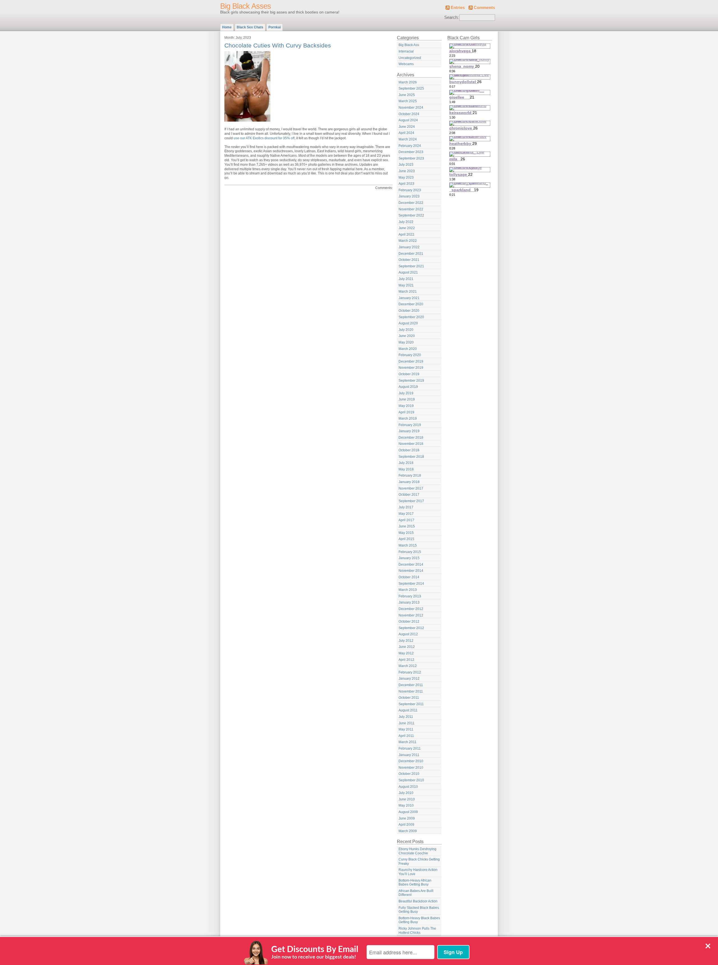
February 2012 (410, 672)
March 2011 (407, 742)
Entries (458, 7)
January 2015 (409, 558)
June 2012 (407, 647)
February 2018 (410, 475)
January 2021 (409, 298)
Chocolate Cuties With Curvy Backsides (277, 45)
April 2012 (406, 660)
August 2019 (408, 387)
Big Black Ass (409, 45)
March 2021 (408, 291)
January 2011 (409, 755)
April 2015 (406, 539)
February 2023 (410, 190)
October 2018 (409, 450)
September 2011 (411, 704)
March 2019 (408, 418)
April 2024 (406, 133)
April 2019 (406, 412)
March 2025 (408, 101)
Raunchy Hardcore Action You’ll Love (418, 872)
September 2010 (411, 780)
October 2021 (409, 260)
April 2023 (406, 184)
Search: (451, 17)
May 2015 (406, 533)
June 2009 (407, 818)
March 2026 (408, 82)
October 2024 (409, 114)
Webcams (406, 64)
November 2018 (411, 444)
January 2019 (409, 431)
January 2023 (409, 196)
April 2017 (406, 520)
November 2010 (411, 768)
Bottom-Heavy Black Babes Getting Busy (419, 920)
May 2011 (406, 729)
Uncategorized (410, 58)
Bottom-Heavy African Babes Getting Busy (415, 882)
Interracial (406, 51)
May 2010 (406, 805)
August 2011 (408, 710)
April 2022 (406, 234)
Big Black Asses (245, 6)
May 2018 (406, 469)
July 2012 (406, 641)
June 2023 (407, 171)
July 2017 (406, 507)
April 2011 (406, 736)
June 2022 (407, 228)
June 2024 (407, 127)
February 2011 (410, 748)
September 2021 (411, 266)
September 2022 (411, 215)
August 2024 (408, 120)
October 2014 (409, 577)
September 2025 (411, 88)
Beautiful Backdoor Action (418, 901)
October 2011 (409, 698)
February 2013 (410, 596)
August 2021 (408, 272)
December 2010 (411, 761)
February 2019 (410, 425)
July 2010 (406, 793)
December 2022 (411, 203)
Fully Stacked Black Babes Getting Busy (419, 910)
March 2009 (408, 831)
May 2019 (406, 406)
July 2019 (406, 393)
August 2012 (408, 634)
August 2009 (408, 812)
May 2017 (406, 514)
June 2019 (407, 399)
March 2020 (408, 349)
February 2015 (410, 552)
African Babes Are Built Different (416, 893)
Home (227, 27)
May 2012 (406, 653)
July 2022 (406, 222)
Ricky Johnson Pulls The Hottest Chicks (417, 931)
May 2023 (406, 177)
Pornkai (274, 27)
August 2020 (408, 323)
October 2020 (409, 311)
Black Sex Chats (250, 27)
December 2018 (411, 438)
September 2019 (411, 381)
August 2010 (408, 787)
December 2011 (411, 685)
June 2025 (407, 95)
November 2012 (411, 615)
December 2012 (411, 609)
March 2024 (408, 139)
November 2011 (411, 691)
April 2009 (406, 825)
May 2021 (406, 285)
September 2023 (411, 158)
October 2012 (409, 621)
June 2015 (407, 526)
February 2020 (410, 355)
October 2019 (409, 374)
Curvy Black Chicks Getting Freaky (419, 861)
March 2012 (408, 666)
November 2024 (411, 108)
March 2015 (408, 545)
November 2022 (411, 209)
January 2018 (409, 482)
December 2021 (411, 254)
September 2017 (411, 501)
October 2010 (409, 774)
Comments (484, 7)
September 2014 (411, 584)
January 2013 (409, 602)
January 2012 (409, 678)
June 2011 (407, 723)
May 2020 (406, 342)
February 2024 (410, 146)
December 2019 (411, 361)
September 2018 (411, 457)
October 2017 (409, 495)
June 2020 (407, 336)
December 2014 (411, 564)
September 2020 (411, 317)
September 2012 (411, 628)
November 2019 (411, 368)
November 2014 (411, 571)
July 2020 (406, 330)
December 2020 (411, 304)
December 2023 (411, 152)
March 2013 (408, 590)
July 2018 (406, 463)
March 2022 (408, 241)
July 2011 (406, 717)
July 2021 (406, 279)
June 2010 (407, 799)
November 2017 (411, 488)
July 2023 (406, 165)
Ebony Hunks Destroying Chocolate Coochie (417, 851)
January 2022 (409, 247)
